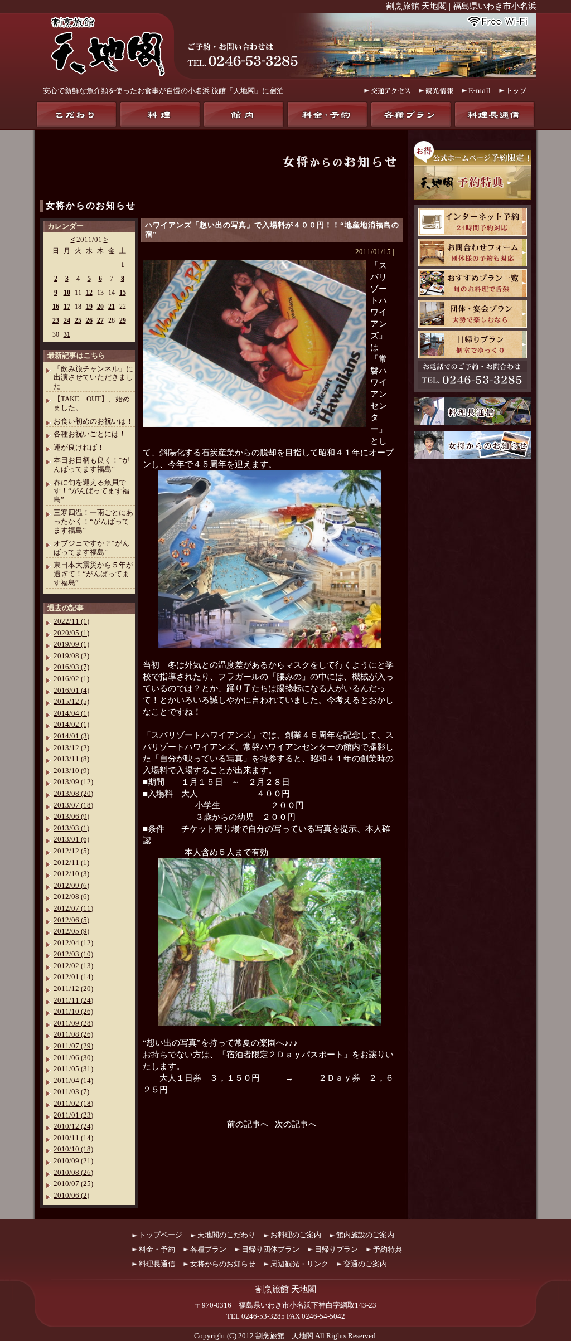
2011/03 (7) (71, 1091)
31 (67, 334)
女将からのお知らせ (91, 205)
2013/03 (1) (71, 828)
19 (89, 306)
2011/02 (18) (73, 1103)
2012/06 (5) (71, 920)
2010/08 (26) (73, 1172)
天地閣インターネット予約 (472, 222)
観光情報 (436, 90)
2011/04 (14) (73, 1080)
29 (122, 320)
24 (67, 320)
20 (100, 306)
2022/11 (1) (71, 621)
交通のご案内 (365, 1264)
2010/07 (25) (73, 1183)
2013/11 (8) (71, 759)
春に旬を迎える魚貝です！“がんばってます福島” (91, 491)
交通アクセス (387, 90)
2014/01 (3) (71, 736)
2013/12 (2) (71, 748)
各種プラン (411, 114)
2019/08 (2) (71, 656)
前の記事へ (248, 1124)
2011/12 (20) (73, 988)
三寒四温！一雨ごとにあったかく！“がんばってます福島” (93, 521)
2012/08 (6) (71, 896)
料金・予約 (327, 114)
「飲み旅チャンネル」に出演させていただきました (93, 377)
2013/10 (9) (71, 770)
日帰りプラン (472, 344)
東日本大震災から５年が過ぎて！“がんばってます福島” (93, 573)
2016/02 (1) (71, 678)
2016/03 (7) (71, 667)
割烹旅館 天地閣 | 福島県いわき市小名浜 (461, 6)
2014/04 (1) (71, 713)
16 (55, 306)
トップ (513, 90)
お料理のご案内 (295, 1235)
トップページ (160, 1235)
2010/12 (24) (73, 1126)
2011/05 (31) (73, 1069)
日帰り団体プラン (270, 1249)
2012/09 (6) (71, 885)
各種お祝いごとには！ (90, 434)
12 (89, 293)
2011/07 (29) (73, 1046)
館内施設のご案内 (365, 1235)
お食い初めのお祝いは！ (93, 421)
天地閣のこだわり (76, 114)
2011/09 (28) (73, 1023)
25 (78, 320)
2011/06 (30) (73, 1057)
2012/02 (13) (73, 965)
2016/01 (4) (71, 690)
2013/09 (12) (73, 782)
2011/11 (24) (73, 1000)
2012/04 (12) (73, 943)
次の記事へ (296, 1124)
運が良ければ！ (79, 447)
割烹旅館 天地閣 (284, 1336)
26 (89, 320)
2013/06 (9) (71, 816)
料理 (160, 114)
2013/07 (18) (73, 805)
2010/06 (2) (71, 1195)
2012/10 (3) (71, 873)
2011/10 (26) (73, 1011)
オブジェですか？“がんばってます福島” (91, 547)
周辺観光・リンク (299, 1264)
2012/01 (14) (73, 977)
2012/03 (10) (73, 954)
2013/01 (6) (71, 839)
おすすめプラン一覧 (472, 283)
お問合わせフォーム (472, 252)
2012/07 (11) (73, 908)
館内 (244, 114)
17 (67, 306)
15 (122, 293)
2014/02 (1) (71, 724)
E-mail (476, 90)
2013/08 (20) (73, 793)
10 (67, 293)
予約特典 (387, 1249)
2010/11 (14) (73, 1138)
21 (111, 306)
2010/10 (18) (73, 1149)
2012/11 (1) (71, 862)
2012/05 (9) (71, 931)
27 (100, 320)
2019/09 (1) (71, 644)
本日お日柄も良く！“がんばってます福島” (91, 464)
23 (55, 320)
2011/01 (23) (73, 1115)
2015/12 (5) (71, 701)
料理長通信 (494, 114)
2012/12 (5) (71, 851)
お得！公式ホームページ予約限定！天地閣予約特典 (472, 170)
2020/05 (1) (71, 633)
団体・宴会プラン (472, 314)
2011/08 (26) (73, 1034)
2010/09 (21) (73, 1161)
